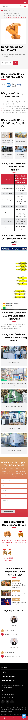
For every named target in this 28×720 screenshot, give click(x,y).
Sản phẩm (12, 11)
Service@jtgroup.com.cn (12, 656)
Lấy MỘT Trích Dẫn (9, 63)
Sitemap (3, 714)
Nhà (5, 11)
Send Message (8, 511)
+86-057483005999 (9, 694)
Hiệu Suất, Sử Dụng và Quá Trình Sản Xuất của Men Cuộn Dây (19, 585)
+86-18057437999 (8, 697)
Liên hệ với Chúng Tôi (7, 681)
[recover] (24, 716)
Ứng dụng (4, 672)
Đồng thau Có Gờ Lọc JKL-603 (16, 17)
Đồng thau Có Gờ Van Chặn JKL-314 (20, 542)
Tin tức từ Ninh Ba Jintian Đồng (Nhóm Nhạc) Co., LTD (14, 571)
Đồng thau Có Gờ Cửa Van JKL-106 (7, 559)
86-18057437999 (10, 630)
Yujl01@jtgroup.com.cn (11, 634)
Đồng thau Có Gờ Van (13, 15)
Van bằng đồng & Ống (13, 13)
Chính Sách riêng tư (15, 714)
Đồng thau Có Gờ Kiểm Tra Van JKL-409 (7, 543)
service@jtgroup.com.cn (10, 691)
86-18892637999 (10, 652)
